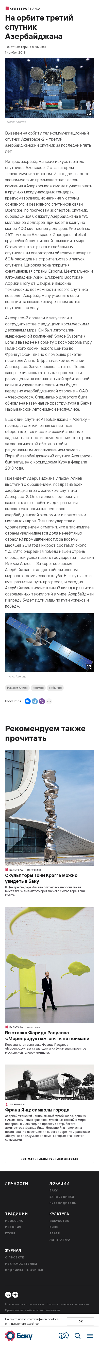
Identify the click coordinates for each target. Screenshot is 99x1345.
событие (55, 688)
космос (38, 688)
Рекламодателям (21, 1264)
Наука (35, 8)
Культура (18, 8)
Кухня (10, 1233)
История (13, 1227)
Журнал (13, 1250)
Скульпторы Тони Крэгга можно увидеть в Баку (41, 878)
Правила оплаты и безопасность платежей (32, 1310)
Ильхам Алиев (17, 688)
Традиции (16, 1213)
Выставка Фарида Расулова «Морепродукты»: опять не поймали (47, 1035)
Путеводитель (63, 1203)
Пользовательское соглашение (25, 1304)
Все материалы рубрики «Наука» (50, 1159)
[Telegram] (35, 701)
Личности (17, 1104)
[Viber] (42, 701)
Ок (80, 1321)
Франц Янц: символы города (37, 1110)
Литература (60, 1239)
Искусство (34, 870)
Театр (55, 1233)
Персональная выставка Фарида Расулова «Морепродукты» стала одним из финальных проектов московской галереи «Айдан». (45, 1048)
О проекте (14, 1257)
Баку (54, 1190)
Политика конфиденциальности (68, 1304)
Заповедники (62, 1197)
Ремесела (14, 1221)
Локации (60, 1183)
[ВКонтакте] (28, 701)
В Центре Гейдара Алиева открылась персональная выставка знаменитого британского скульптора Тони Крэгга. (45, 891)
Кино (54, 1227)
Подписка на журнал (24, 1270)
